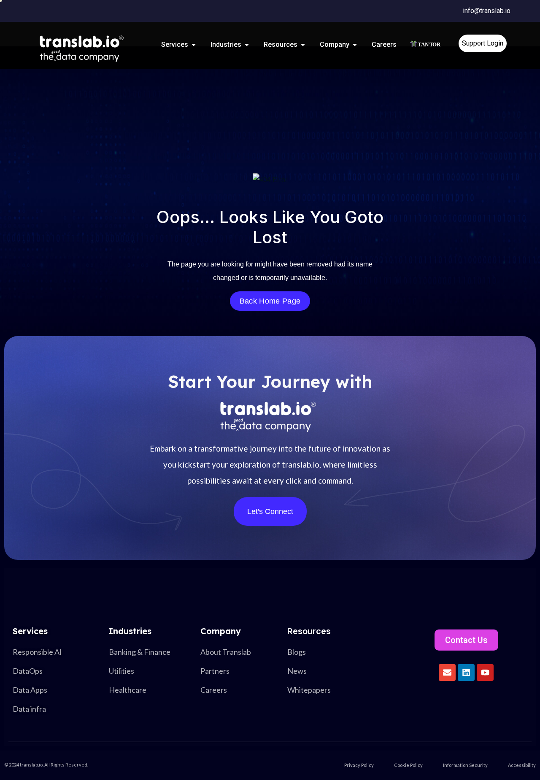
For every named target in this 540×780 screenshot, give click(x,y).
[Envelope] (447, 672)
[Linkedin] (466, 672)
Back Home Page (270, 301)
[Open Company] (354, 45)
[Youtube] (485, 672)
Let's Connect (270, 511)
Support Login (482, 43)
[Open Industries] (246, 45)
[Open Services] (193, 45)
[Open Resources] (303, 45)
